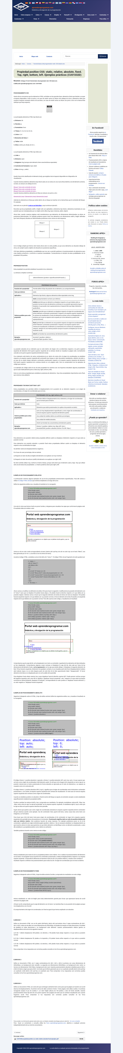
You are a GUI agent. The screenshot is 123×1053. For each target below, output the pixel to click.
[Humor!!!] (71, 15)
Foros (35, 19)
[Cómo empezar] (32, 15)
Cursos (47, 15)
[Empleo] (60, 15)
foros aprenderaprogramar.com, (56, 1023)
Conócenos (18, 19)
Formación (69, 19)
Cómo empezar (26, 15)
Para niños (103, 19)
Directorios (52, 19)
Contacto (49, 56)
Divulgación (78, 15)
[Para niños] (107, 19)
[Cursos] (50, 15)
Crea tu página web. (95, 164)
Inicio (16, 15)
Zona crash (90, 15)
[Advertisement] (61, 35)
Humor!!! (67, 15)
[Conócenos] (23, 19)
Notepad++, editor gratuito (97, 194)
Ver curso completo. (74, 1021)
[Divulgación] (83, 15)
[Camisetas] (107, 15)
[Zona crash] (95, 15)
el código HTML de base (25, 480)
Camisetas (103, 15)
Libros (38, 15)
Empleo (56, 15)
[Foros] (38, 19)
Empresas (86, 19)
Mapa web (35, 56)
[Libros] (41, 15)
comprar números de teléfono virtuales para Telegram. (97, 175)
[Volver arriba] (119, 1049)
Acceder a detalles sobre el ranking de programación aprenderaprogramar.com (98, 270)
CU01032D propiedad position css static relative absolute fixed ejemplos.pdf (38, 1039)
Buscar (103, 56)
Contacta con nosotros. (98, 410)
